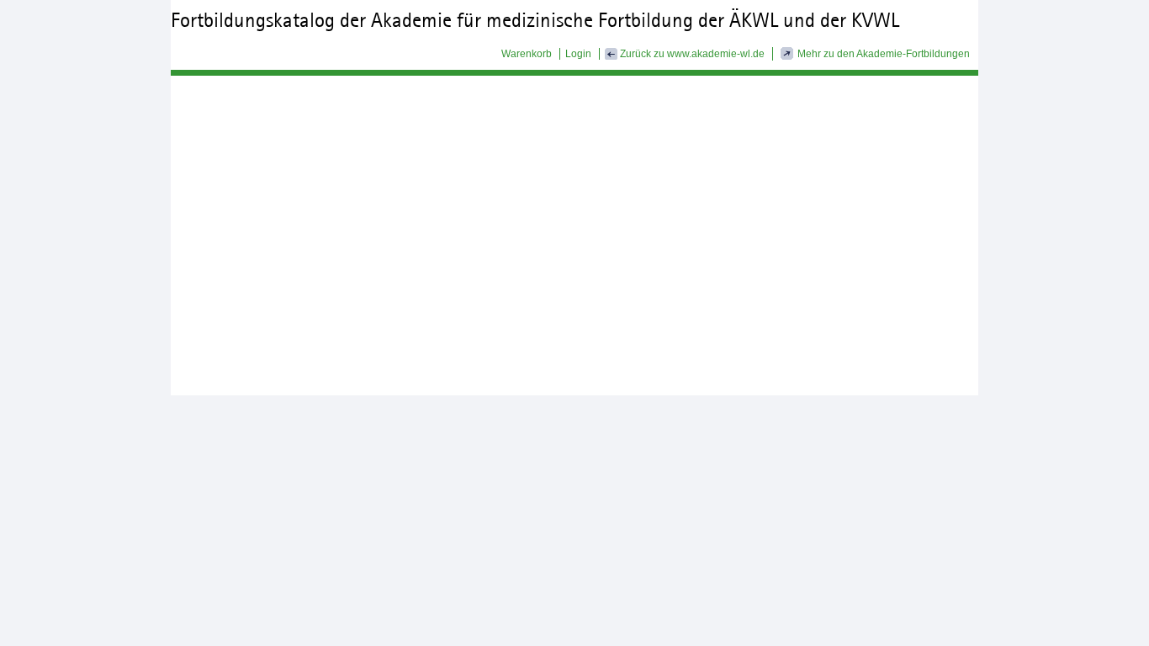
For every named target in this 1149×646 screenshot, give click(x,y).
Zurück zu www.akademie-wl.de (691, 54)
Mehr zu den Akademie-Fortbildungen (883, 54)
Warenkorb (526, 54)
